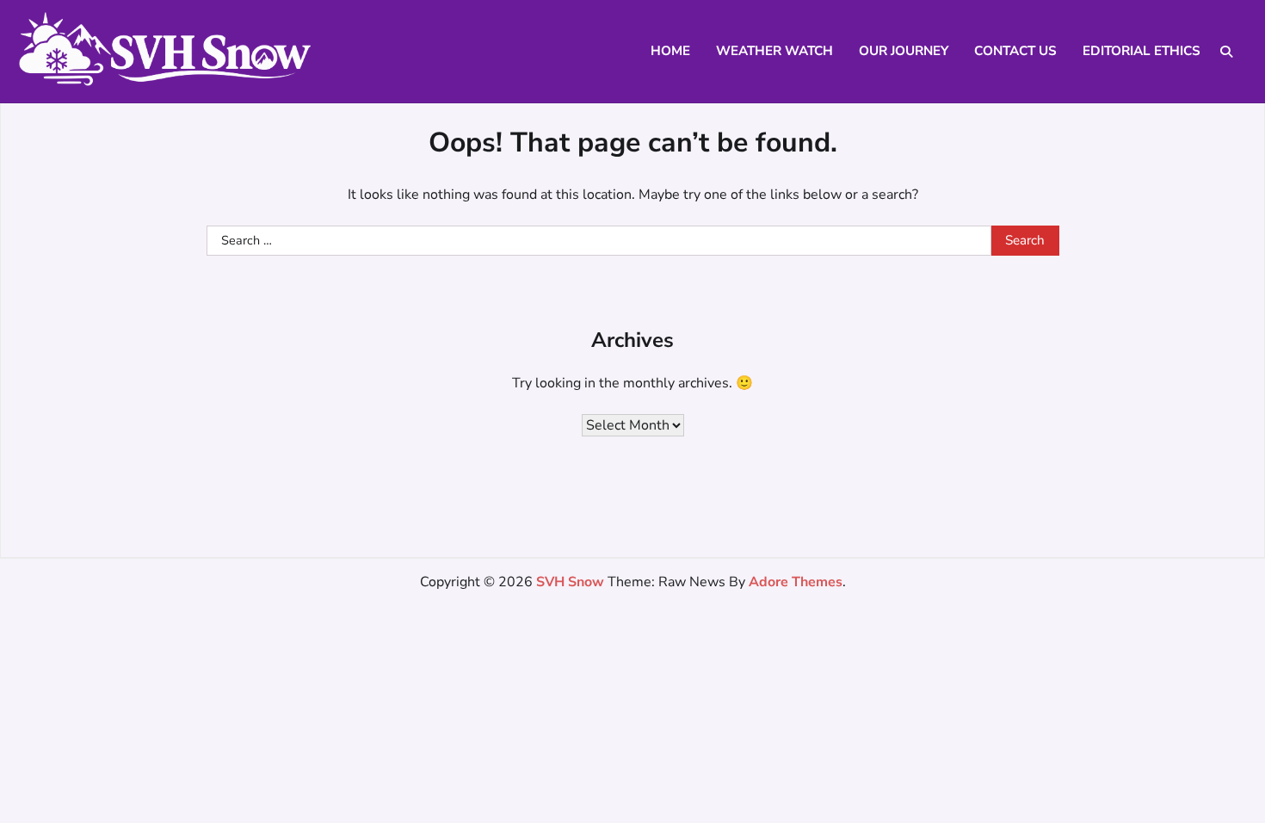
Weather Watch (774, 50)
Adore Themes (795, 581)
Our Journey (903, 50)
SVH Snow (570, 581)
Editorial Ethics (1141, 50)
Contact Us (1015, 50)
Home (670, 50)
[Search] (1226, 52)
